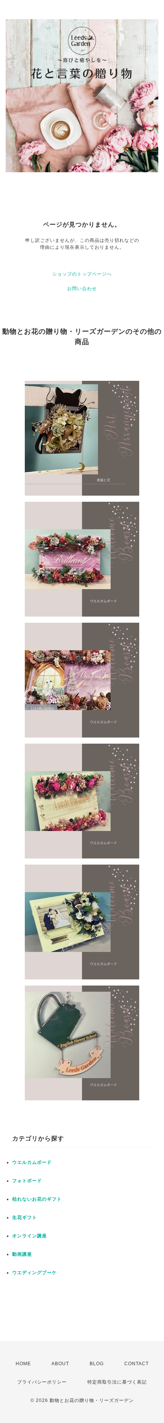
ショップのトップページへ (82, 274)
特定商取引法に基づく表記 (117, 1382)
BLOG (97, 1363)
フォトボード (27, 1180)
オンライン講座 (29, 1236)
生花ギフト (24, 1217)
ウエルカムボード (32, 1162)
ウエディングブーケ (34, 1272)
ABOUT (60, 1363)
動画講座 (22, 1254)
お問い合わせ (82, 288)
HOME (23, 1363)
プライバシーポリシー (42, 1382)
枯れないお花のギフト (37, 1199)
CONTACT (136, 1363)
